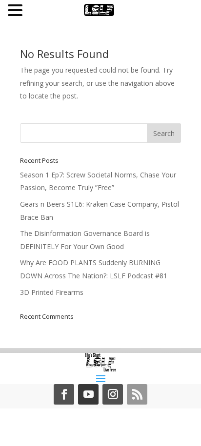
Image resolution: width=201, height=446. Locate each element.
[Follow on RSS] (137, 394)
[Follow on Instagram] (112, 394)
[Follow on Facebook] (64, 394)
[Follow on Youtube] (88, 394)
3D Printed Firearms (51, 292)
